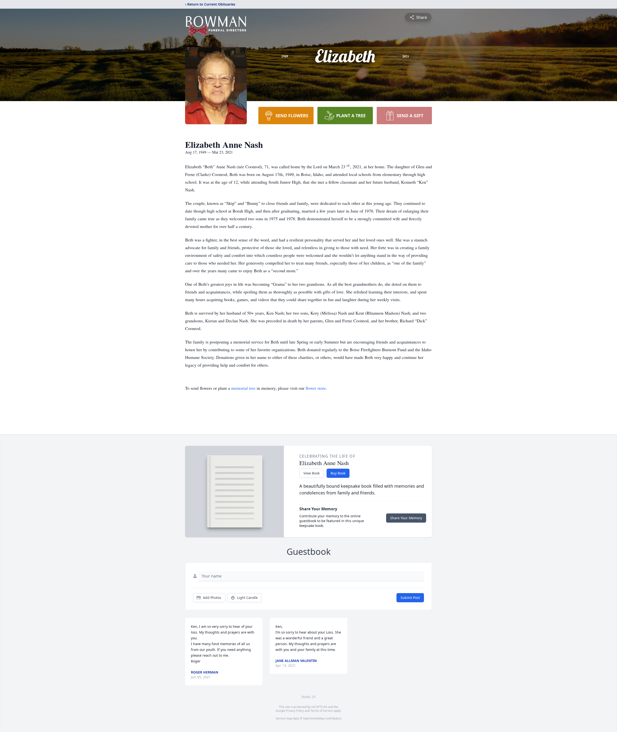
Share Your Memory (406, 518)
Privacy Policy (295, 711)
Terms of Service (321, 711)
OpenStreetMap (313, 718)
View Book (311, 473)
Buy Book (338, 473)
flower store (316, 388)
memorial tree (243, 388)
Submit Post (410, 597)
